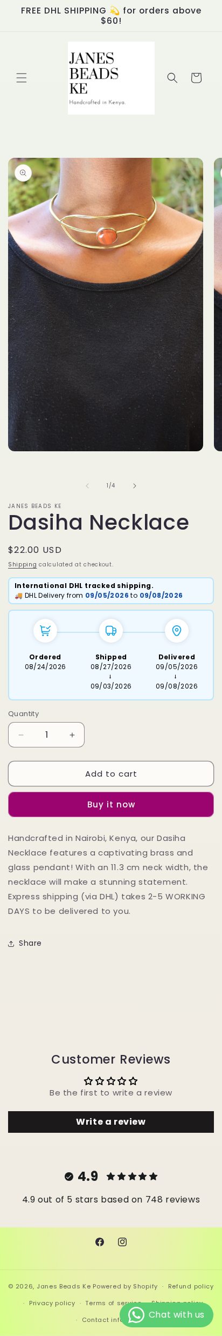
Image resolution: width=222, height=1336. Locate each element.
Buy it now (111, 804)
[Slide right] (135, 486)
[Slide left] (87, 486)
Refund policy (191, 1286)
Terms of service (113, 1303)
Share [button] (30, 943)
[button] (21, 78)
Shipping (22, 564)
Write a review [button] (110, 1121)
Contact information (116, 1319)
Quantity (23, 714)
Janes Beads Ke (64, 1286)
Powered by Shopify (125, 1286)
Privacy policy (52, 1303)
